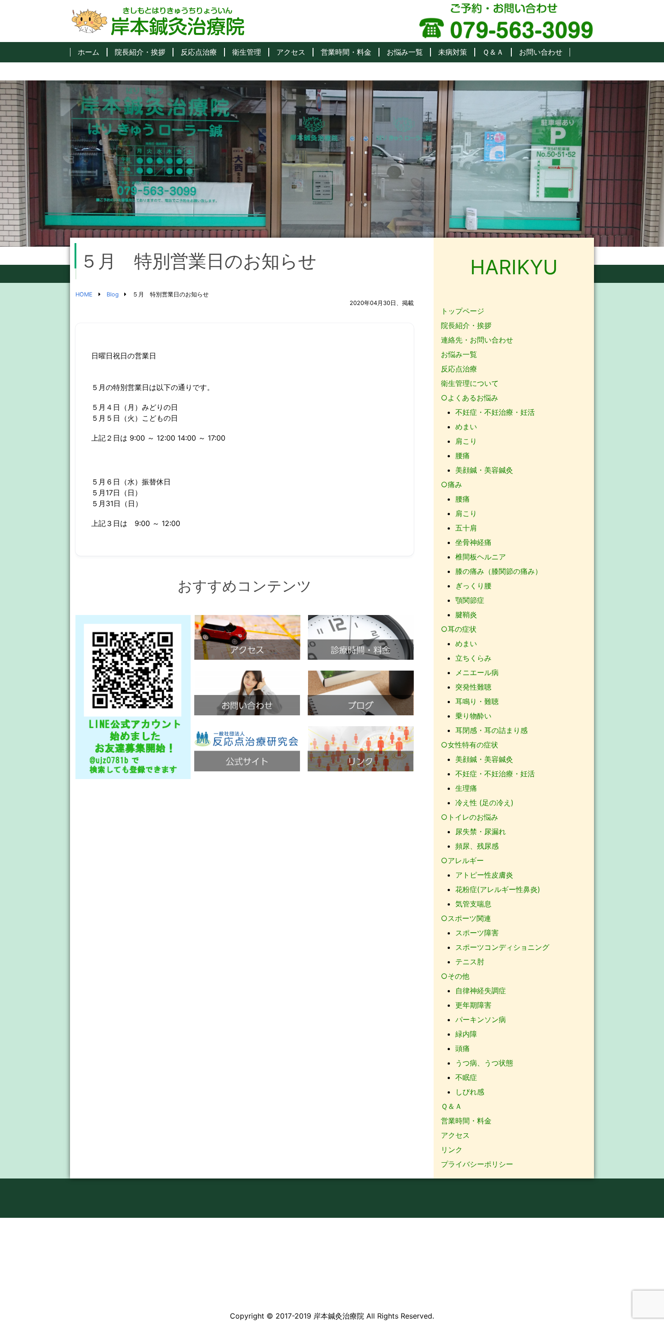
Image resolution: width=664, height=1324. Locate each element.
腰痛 (462, 455)
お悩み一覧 (405, 52)
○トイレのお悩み (469, 817)
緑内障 (466, 1033)
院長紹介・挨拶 (140, 52)
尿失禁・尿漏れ (480, 831)
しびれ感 (469, 1091)
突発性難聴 (473, 686)
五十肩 (466, 527)
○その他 (455, 976)
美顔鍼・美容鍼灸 (484, 469)
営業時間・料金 (346, 52)
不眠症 (466, 1077)
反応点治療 (199, 52)
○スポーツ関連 (466, 918)
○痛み (451, 484)
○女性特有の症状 (469, 744)
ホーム (88, 52)
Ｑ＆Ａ (493, 52)
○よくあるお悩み (469, 397)
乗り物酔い (473, 715)
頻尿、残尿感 (477, 845)
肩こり (466, 441)
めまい (466, 426)
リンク (452, 1149)
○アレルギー (462, 860)
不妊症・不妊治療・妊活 (495, 412)
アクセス (290, 52)
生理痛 (466, 788)
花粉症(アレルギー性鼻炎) (497, 889)
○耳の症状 (459, 629)
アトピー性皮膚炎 (484, 874)
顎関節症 (469, 600)
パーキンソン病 (480, 1019)
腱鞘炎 (466, 614)
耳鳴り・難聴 (477, 701)
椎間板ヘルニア (480, 556)
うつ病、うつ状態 (484, 1062)
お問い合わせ (540, 52)
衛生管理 (246, 52)
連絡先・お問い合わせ (477, 339)
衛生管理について (470, 383)
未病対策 (452, 52)
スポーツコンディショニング (502, 947)
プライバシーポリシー (477, 1164)
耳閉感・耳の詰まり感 (491, 730)
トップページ (462, 310)
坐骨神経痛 (473, 542)
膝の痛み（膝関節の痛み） (498, 571)
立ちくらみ (473, 657)
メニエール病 (477, 672)
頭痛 (462, 1048)
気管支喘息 (473, 903)
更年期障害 (473, 1004)
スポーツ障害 (477, 932)
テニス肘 (469, 961)
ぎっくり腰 (473, 585)
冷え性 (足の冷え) (484, 802)
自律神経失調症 (480, 990)
